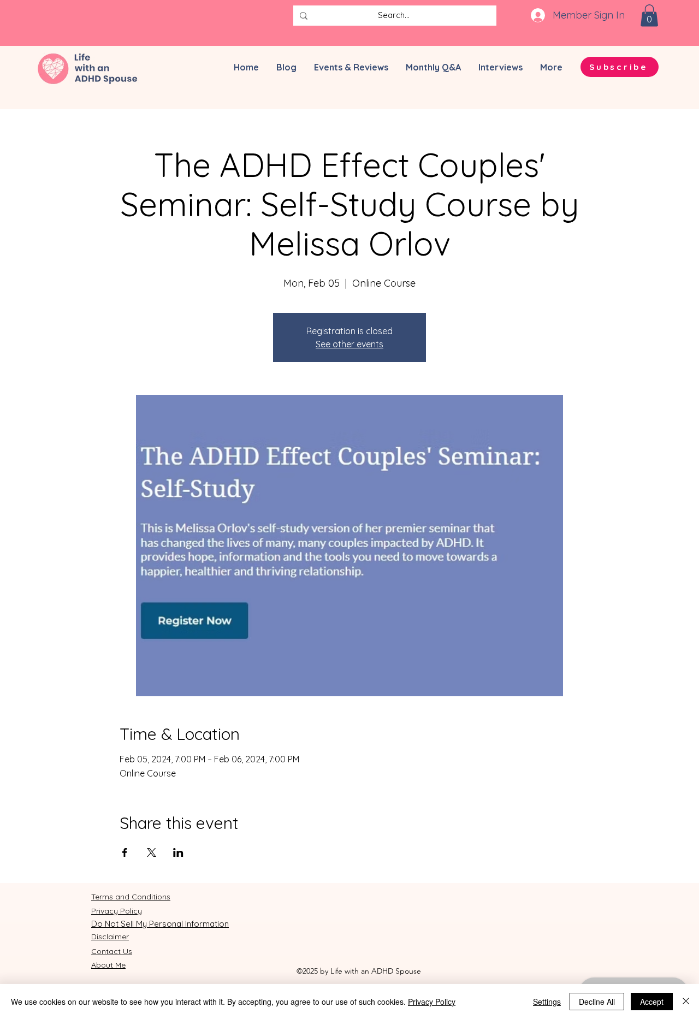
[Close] (685, 1001)
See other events (349, 344)
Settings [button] (547, 1001)
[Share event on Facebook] (125, 852)
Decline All (597, 1001)
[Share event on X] (151, 852)
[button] (649, 15)
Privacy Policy (431, 1001)
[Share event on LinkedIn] (178, 852)
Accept (652, 1001)
